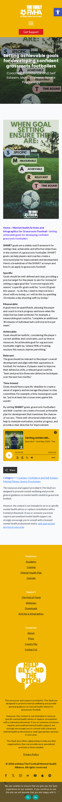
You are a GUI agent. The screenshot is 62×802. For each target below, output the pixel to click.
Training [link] (31, 567)
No (35, 797)
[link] (58, 12)
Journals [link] (31, 577)
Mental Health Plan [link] (31, 572)
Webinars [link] (31, 602)
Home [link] (6, 227)
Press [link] (31, 638)
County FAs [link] (31, 643)
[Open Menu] (31, 23)
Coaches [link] (22, 477)
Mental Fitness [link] (11, 481)
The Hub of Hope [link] (31, 597)
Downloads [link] (31, 608)
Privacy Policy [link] (31, 754)
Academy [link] (31, 561)
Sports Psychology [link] (30, 481)
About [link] (31, 632)
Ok (28, 797)
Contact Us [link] (31, 649)
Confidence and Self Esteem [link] (43, 477)
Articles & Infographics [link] (31, 613)
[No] (58, 792)
